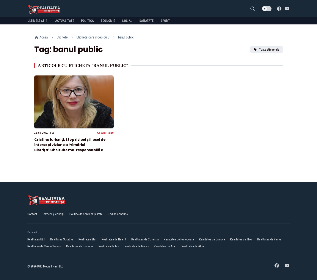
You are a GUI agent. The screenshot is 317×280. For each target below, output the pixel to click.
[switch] (266, 8)
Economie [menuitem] (108, 20)
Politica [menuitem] (87, 20)
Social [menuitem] (127, 20)
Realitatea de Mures (137, 246)
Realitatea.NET (36, 239)
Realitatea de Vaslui (269, 239)
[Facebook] (279, 8)
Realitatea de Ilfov (241, 239)
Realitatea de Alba (193, 246)
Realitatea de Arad (165, 246)
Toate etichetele (269, 49)
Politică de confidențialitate (86, 214)
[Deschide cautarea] (252, 8)
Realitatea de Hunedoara (179, 239)
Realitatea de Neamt (114, 239)
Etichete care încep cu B (93, 37)
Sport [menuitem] (165, 20)
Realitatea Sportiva (61, 239)
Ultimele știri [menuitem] (37, 20)
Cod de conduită (118, 214)
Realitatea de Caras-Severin (44, 246)
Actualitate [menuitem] (64, 20)
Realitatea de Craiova (212, 239)
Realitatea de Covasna (145, 239)
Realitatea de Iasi (109, 246)
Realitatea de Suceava (79, 246)
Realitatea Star (87, 239)
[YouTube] (287, 8)
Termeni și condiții (53, 214)
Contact (32, 214)
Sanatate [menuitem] (146, 20)
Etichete (62, 37)
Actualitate (105, 132)
